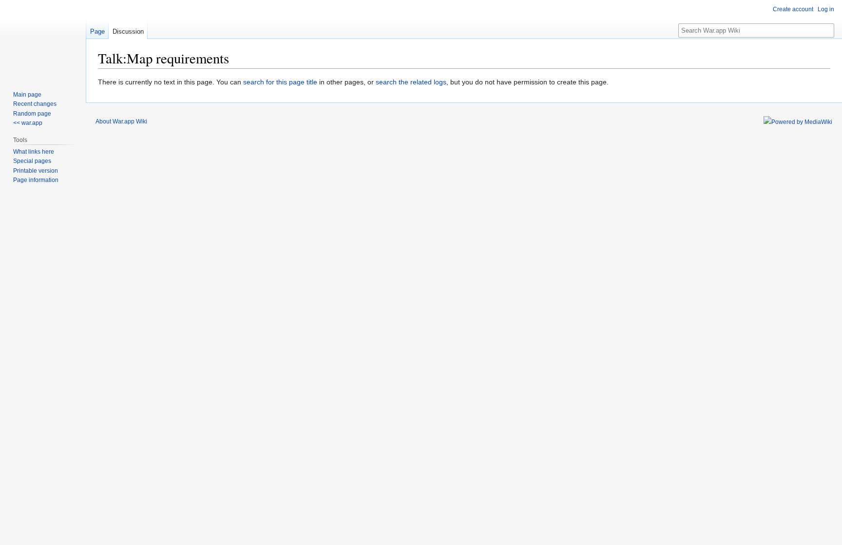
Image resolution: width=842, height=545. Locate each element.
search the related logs (411, 82)
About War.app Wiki (121, 121)
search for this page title (280, 82)
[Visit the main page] (43, 39)
